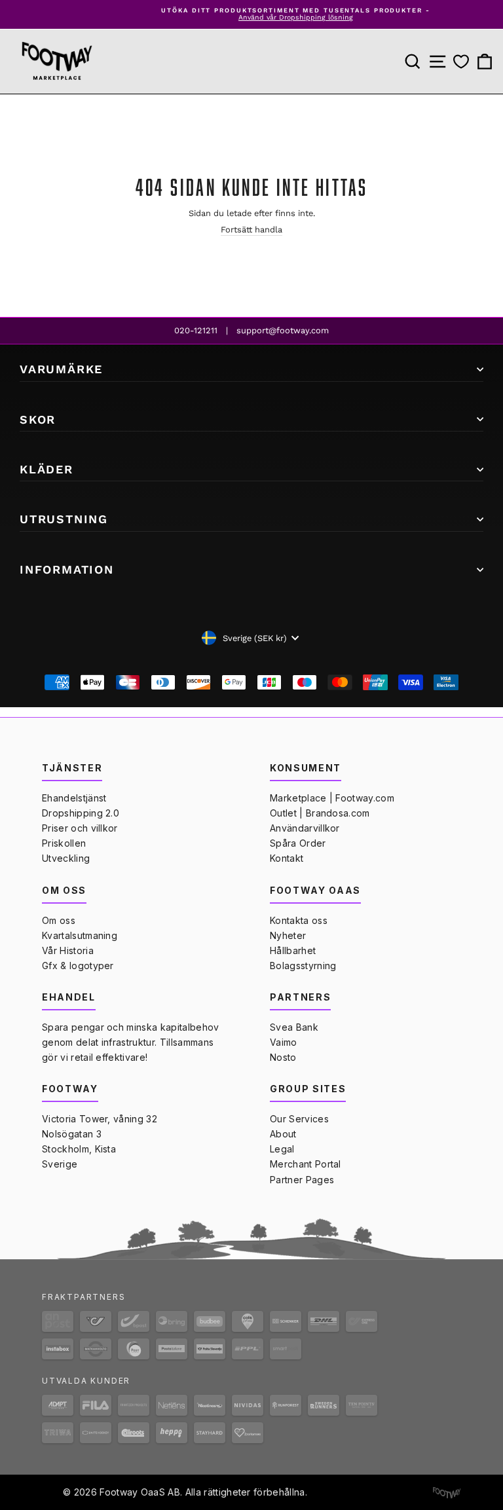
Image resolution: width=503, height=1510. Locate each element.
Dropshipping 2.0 (80, 813)
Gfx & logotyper (78, 965)
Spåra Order (298, 843)
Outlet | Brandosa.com (320, 813)
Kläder (46, 469)
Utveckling (66, 858)
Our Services (299, 1118)
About (283, 1133)
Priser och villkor (80, 828)
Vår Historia (68, 950)
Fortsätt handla (251, 229)
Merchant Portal (305, 1163)
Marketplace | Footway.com (332, 797)
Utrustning (64, 519)
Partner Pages (302, 1179)
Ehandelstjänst (74, 797)
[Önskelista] (461, 61)
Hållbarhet (293, 950)
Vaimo (283, 1042)
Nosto (283, 1057)
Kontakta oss (298, 920)
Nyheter (288, 935)
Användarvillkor (305, 828)
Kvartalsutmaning (79, 935)
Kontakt (286, 858)
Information (67, 569)
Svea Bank (294, 1027)
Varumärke (61, 369)
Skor (38, 419)
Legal (282, 1148)
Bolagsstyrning (303, 965)
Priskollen (64, 843)
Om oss (58, 920)
